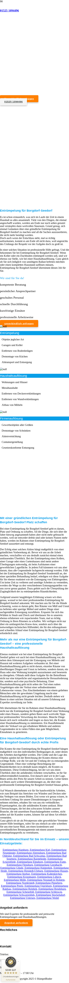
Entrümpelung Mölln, (15, 879)
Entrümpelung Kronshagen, (22, 876)
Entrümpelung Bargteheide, (33, 858)
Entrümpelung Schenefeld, (21, 891)
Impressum (6, 936)
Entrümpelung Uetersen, (23, 897)
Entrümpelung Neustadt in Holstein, (46, 879)
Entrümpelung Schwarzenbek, (19, 894)
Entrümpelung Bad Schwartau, (30, 855)
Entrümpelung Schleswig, (49, 891)
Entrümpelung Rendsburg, (52, 888)
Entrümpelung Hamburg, (16, 849)
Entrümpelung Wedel (48, 897)
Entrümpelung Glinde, (12, 867)
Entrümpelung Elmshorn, (30, 861)
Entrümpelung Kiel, (40, 849)
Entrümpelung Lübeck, (49, 876)
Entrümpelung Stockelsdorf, (51, 894)
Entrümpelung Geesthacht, (48, 864)
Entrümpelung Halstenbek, (39, 867)
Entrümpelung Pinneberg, (49, 882)
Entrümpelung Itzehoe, (19, 873)
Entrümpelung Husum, (56, 870)
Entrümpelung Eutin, (55, 861)
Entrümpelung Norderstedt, (21, 882)
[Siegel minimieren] (18, 961)
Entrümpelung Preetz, (13, 885)
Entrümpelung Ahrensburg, (31, 852)
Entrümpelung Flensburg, (20, 864)
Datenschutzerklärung (11, 939)
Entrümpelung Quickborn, (39, 885)
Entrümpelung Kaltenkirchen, (47, 873)
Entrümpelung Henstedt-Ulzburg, (26, 870)
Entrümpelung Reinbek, (26, 888)
